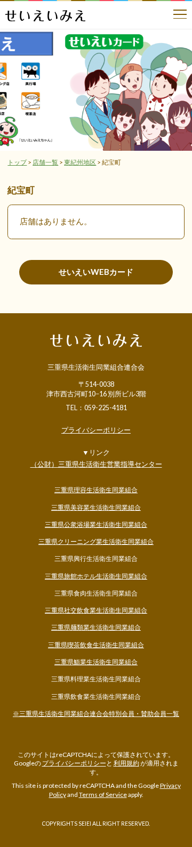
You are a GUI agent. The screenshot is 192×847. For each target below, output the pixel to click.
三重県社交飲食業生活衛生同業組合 (96, 610)
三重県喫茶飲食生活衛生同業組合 (96, 645)
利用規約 (126, 763)
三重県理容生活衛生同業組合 (96, 490)
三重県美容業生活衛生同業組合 (96, 507)
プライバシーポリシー (96, 430)
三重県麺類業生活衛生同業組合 (96, 627)
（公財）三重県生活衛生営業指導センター (96, 464)
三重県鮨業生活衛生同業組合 (96, 662)
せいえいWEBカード (96, 271)
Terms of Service (103, 795)
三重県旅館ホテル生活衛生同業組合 (96, 576)
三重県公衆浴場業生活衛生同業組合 (96, 524)
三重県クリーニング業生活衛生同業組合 (96, 541)
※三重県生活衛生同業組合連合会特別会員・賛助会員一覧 (96, 714)
